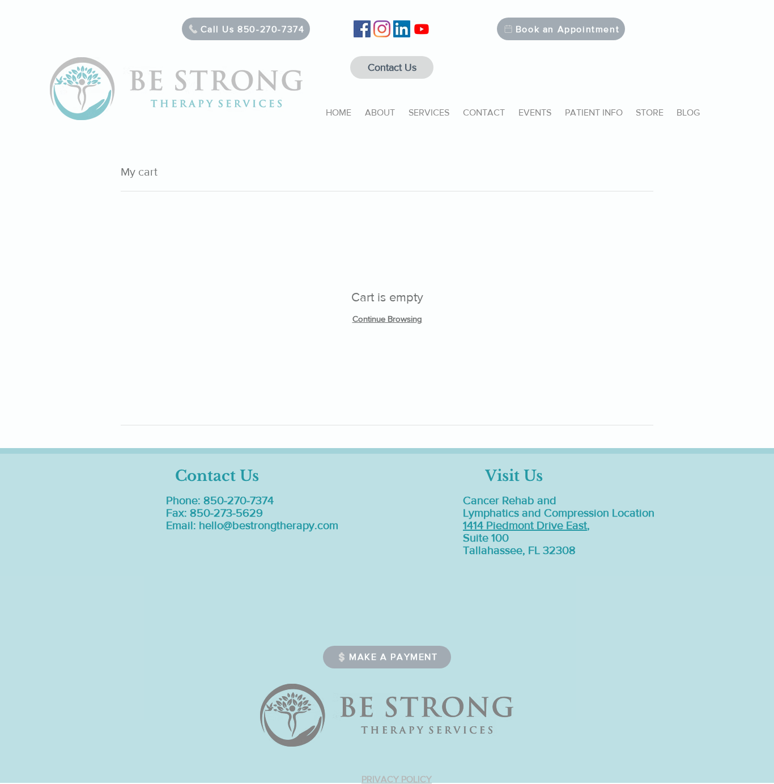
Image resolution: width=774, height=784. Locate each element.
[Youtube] (421, 28)
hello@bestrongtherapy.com (268, 525)
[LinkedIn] (401, 28)
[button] (380, 107)
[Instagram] (381, 28)
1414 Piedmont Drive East (525, 525)
